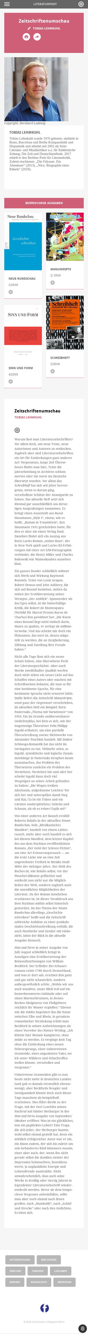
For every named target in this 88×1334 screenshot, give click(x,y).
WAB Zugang (49, 1259)
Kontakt (15, 1282)
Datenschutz (39, 1282)
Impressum (64, 1282)
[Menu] (8, 4)
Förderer (38, 1271)
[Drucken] (26, 37)
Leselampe (60, 1271)
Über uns (15, 1271)
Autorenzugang (20, 1259)
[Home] (81, 4)
